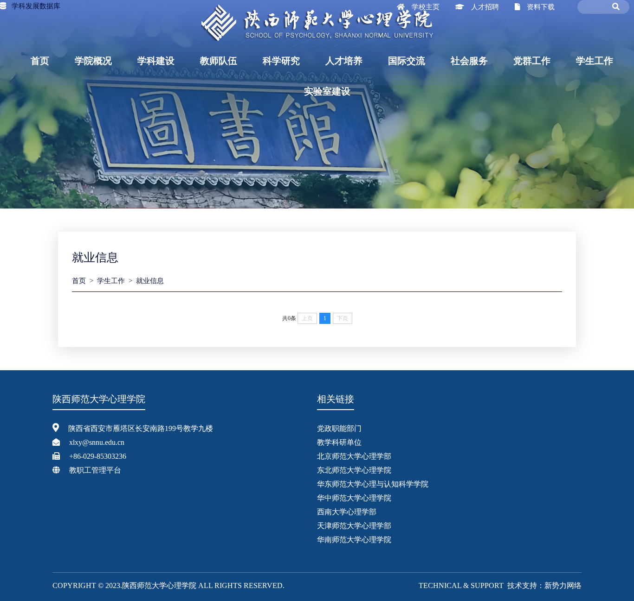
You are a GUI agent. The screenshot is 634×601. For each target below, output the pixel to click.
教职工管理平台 (95, 470)
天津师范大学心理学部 (354, 526)
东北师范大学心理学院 (354, 470)
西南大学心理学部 (346, 512)
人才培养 (343, 61)
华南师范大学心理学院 (354, 540)
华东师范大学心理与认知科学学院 (372, 484)
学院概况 (93, 61)
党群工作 (531, 61)
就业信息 (150, 281)
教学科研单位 (339, 442)
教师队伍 (218, 61)
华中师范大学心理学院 (354, 498)
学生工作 (594, 61)
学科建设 (156, 61)
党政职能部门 (339, 428)
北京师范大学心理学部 (354, 456)
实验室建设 (327, 91)
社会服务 (469, 61)
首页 (40, 61)
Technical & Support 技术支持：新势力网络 (500, 585)
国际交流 (406, 61)
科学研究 (281, 61)
